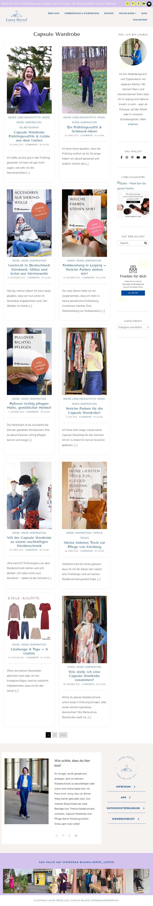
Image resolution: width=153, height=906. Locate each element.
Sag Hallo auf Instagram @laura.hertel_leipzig (76, 862)
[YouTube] (138, 157)
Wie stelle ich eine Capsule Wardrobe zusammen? (84, 676)
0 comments (31, 145)
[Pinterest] (132, 157)
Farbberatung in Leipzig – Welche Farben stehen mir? (84, 269)
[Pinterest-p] (133, 3)
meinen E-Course (61, 3)
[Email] (144, 157)
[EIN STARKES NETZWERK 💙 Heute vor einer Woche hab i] (88, 881)
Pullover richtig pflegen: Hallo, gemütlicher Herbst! (29, 406)
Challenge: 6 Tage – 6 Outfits (29, 651)
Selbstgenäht (29, 127)
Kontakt (109, 13)
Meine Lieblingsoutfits (24, 117)
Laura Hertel (56, 900)
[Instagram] (127, 3)
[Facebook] (122, 157)
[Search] (145, 243)
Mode (46, 117)
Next (63, 735)
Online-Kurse (126, 13)
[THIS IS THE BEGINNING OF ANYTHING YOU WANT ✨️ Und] (138, 881)
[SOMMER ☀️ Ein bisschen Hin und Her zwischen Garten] (15, 881)
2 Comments (32, 657)
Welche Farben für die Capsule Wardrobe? (84, 410)
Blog (144, 13)
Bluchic (85, 900)
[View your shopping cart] (149, 4)
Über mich (53, 13)
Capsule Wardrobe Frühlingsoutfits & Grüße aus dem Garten (29, 136)
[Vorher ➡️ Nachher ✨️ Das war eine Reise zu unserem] (64, 881)
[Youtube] (144, 3)
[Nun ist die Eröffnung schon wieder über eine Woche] (113, 881)
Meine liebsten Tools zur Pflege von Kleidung (84, 545)
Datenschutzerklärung (104, 900)
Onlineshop (140, 19)
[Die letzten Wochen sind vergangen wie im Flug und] (39, 881)
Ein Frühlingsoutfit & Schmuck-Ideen (84, 129)
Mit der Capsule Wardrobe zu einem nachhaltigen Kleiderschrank (29, 542)
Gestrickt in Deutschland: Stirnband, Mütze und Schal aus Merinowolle (29, 269)
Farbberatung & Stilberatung (82, 13)
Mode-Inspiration (29, 122)
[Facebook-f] (138, 3)
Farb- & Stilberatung (25, 3)
